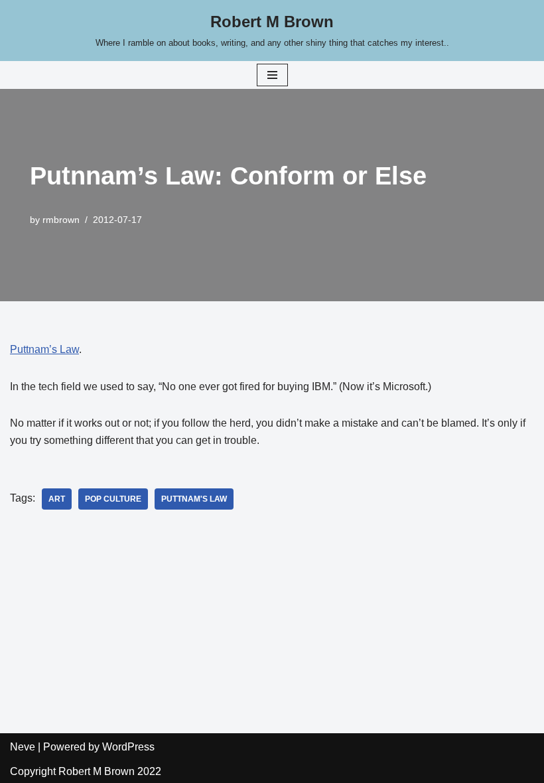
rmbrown (61, 219)
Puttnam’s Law (44, 349)
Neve (22, 746)
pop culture (113, 499)
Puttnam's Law (194, 499)
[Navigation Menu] (272, 75)
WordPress (128, 746)
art (56, 499)
